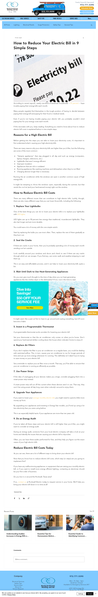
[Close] (96, 593)
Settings (80, 594)
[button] (91, 272)
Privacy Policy (11, 595)
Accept (90, 594)
